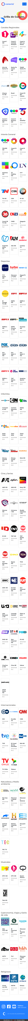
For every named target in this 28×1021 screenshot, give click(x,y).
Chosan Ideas (20, 1020)
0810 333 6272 (22, 1007)
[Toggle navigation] (24, 4)
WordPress (7, 1020)
